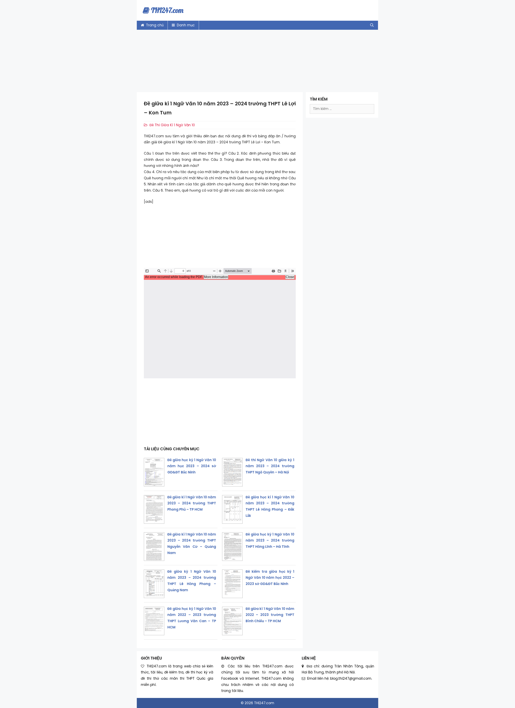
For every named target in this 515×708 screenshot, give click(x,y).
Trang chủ (154, 25)
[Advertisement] (257, 61)
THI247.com (167, 10)
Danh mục (185, 25)
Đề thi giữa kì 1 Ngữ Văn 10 (172, 125)
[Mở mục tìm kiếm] (372, 25)
